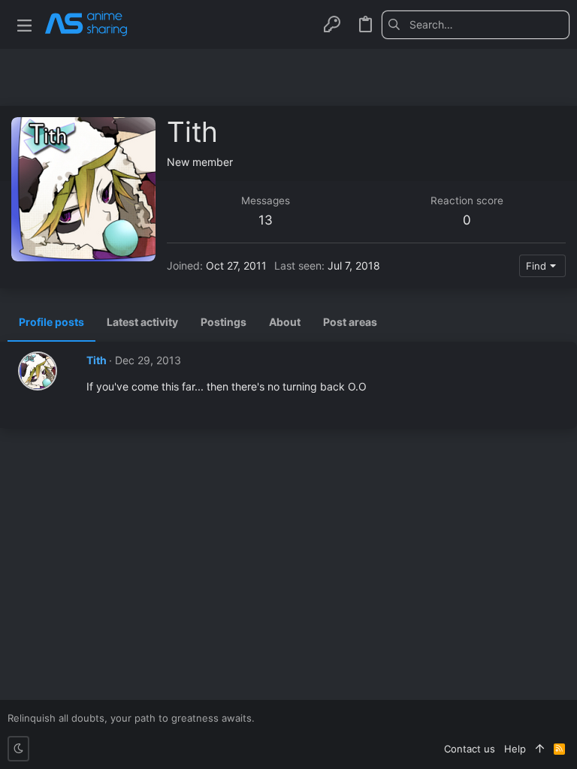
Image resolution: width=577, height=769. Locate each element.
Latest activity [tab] (142, 321)
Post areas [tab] (350, 321)
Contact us (469, 749)
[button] (24, 24)
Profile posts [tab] (51, 321)
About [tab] (285, 321)
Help (515, 749)
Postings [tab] (223, 321)
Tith (96, 360)
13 (265, 220)
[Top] (539, 748)
